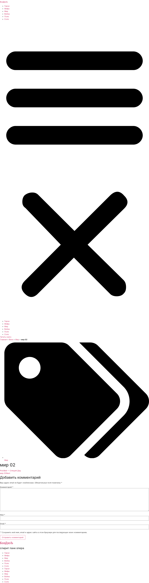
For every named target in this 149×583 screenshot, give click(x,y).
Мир (6, 11)
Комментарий (6, 487)
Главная (3, 339)
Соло (6, 19)
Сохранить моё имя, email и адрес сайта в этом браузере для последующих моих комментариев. (44, 532)
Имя (2, 515)
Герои (6, 6)
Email (3, 524)
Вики (11, 339)
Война (7, 14)
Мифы (6, 9)
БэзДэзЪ (4, 2)
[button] (74, 170)
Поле (6, 16)
